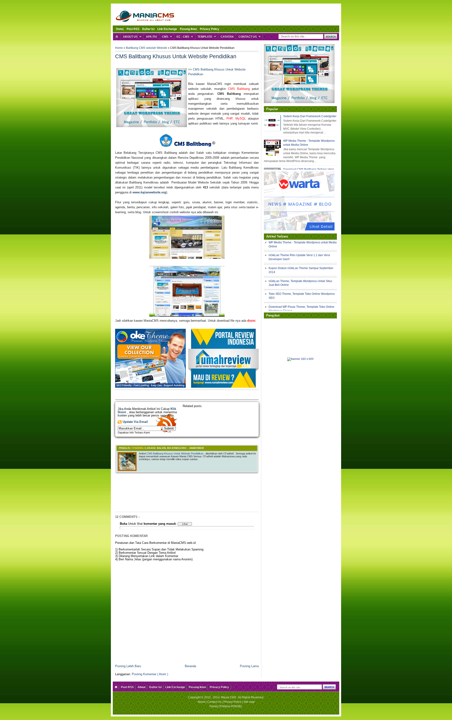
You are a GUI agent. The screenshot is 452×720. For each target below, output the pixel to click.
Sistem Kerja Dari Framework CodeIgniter (309, 116)
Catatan (227, 36)
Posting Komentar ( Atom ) (150, 674)
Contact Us (247, 36)
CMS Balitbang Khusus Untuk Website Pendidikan (175, 453)
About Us (130, 36)
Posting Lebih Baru (128, 666)
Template (205, 36)
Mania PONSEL (232, 706)
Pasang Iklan (188, 29)
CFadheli (138, 448)
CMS (165, 36)
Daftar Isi (148, 29)
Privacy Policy (209, 29)
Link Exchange (167, 29)
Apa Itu (151, 36)
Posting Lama (249, 666)
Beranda (190, 666)
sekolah (151, 48)
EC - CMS (183, 36)
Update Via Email (135, 422)
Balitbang (132, 48)
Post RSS (133, 29)
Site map (249, 701)
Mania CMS (229, 697)
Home (120, 29)
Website (162, 48)
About (141, 687)
